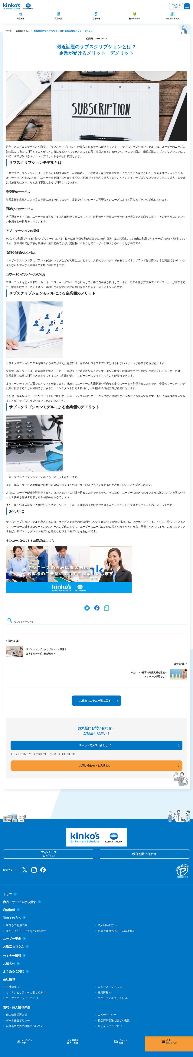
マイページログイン (176, 6)
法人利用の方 (106, 925)
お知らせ (9, 963)
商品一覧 (58, 19)
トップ (7, 894)
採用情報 (103, 992)
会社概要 (11, 986)
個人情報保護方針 (16, 1014)
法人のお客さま (172, 19)
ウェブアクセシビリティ (20, 998)
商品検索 (20, 19)
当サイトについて (108, 1026)
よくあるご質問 (13, 971)
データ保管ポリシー (18, 1020)
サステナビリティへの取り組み (24, 992)
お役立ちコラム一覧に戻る (95, 700)
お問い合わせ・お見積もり (95, 765)
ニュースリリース (108, 986)
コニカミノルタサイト (111, 998)
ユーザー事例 (12, 938)
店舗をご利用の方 (16, 925)
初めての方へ (134, 19)
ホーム (8, 31)
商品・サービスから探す (19, 902)
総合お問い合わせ (144, 854)
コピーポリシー (107, 1014)
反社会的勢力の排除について (23, 1026)
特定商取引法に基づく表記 (113, 1020)
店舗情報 (96, 19)
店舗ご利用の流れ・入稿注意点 (116, 931)
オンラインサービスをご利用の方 (26, 931)
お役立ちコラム (22, 31)
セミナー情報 (12, 955)
